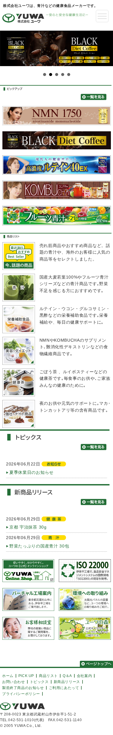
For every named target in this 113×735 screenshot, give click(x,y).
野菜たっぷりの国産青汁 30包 (39, 546)
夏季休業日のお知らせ (31, 472)
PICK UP (26, 675)
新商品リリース (67, 681)
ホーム (8, 675)
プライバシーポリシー (21, 693)
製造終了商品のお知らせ (23, 687)
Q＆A (67, 675)
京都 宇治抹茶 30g (28, 527)
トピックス (39, 681)
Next (105, 53)
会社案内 (84, 675)
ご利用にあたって (64, 687)
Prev (8, 53)
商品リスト (48, 675)
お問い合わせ (13, 681)
